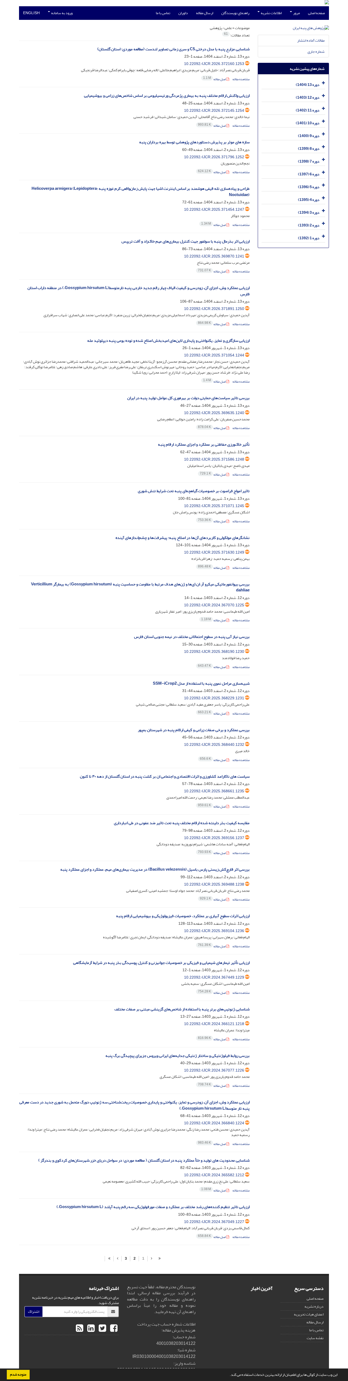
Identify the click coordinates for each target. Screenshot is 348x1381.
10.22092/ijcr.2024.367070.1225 (214, 605)
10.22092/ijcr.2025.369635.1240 (214, 413)
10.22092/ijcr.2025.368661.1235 (214, 791)
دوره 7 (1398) (308, 161)
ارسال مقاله (204, 13)
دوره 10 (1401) (307, 123)
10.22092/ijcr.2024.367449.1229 (214, 977)
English (31, 13)
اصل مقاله (214, 79)
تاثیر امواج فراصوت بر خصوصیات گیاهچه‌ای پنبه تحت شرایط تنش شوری (194, 491)
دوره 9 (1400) (308, 135)
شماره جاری (316, 51)
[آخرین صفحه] (109, 1258)
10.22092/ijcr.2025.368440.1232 (214, 744)
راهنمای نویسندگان (235, 13)
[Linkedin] (90, 1328)
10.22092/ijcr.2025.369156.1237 (214, 838)
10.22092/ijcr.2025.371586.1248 (214, 459)
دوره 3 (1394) (308, 212)
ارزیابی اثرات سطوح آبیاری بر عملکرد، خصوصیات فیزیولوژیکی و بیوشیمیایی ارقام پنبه (183, 916)
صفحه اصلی (316, 13)
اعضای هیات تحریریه (309, 1314)
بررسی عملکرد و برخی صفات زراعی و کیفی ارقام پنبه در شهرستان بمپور (194, 730)
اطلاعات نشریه (271, 13)
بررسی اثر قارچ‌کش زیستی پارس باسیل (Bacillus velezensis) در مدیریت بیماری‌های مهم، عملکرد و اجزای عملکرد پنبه (155, 869)
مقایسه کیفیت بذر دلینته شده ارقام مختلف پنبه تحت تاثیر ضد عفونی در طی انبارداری (182, 823)
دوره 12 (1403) (307, 97)
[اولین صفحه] (159, 1258)
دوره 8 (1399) (308, 148)
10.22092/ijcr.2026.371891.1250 (214, 308)
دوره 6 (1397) (308, 174)
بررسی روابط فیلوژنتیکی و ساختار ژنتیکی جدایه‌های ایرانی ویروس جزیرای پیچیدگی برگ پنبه (177, 1056)
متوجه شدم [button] (18, 1374)
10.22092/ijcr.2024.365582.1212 (214, 1175)
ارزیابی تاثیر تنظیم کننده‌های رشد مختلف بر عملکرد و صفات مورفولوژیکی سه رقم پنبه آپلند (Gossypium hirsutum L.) (153, 1207)
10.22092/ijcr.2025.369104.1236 (214, 931)
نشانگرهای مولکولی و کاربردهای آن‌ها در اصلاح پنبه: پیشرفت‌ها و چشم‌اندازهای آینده (183, 538)
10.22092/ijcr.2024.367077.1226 (214, 1070)
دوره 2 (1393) (308, 225)
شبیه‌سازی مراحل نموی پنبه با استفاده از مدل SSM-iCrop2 (201, 683)
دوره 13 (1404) (307, 84)
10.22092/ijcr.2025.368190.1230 (214, 651)
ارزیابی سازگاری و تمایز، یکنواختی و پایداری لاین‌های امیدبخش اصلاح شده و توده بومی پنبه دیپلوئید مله (168, 341)
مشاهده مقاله (241, 79)
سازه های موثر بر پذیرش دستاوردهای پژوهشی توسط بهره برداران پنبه (194, 142)
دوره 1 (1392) (308, 238)
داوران (183, 13)
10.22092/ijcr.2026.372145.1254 (214, 110)
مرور (296, 13)
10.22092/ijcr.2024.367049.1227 (214, 1221)
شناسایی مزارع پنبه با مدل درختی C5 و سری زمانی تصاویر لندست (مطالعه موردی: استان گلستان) (173, 49)
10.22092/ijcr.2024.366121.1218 (214, 1024)
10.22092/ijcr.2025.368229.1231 (214, 698)
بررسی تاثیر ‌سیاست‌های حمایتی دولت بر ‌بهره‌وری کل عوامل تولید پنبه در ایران (188, 398)
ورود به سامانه (62, 13)
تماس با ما (163, 13)
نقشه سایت (315, 1338)
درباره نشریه (314, 1306)
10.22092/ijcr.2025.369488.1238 (214, 884)
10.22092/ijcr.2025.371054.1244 (214, 355)
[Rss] (79, 1328)
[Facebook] (113, 1328)
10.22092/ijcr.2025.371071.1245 (214, 506)
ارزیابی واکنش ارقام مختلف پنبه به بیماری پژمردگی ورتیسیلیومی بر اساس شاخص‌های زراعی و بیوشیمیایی (167, 96)
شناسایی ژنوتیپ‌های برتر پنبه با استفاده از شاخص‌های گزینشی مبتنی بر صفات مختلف (182, 1009)
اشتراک (33, 1311)
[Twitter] (101, 1328)
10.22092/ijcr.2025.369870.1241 (214, 256)
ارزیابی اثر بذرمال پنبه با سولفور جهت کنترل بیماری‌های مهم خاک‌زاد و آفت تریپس (186, 241)
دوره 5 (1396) (308, 187)
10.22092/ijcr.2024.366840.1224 (214, 1123)
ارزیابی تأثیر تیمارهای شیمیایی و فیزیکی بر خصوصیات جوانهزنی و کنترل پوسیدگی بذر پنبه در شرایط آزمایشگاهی (161, 963)
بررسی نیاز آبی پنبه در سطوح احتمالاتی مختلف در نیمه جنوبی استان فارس (192, 637)
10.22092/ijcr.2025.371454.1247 (214, 209)
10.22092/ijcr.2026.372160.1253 (214, 63)
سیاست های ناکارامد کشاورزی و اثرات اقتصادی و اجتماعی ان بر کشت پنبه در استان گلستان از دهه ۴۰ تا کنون (165, 776)
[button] (228, 1375)
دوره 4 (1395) (308, 199)
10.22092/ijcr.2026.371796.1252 (214, 157)
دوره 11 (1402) (307, 110)
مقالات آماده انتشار (311, 40)
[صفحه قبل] (151, 1258)
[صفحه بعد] (117, 1258)
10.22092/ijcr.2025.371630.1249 (214, 552)
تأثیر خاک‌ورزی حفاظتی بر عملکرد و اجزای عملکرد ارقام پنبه (204, 444)
